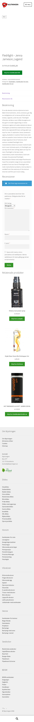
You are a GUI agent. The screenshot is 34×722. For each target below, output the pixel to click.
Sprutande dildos (7, 506)
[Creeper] (17, 709)
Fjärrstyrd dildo (7, 521)
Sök (17, 719)
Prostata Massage (8, 554)
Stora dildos (6, 494)
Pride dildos (6, 502)
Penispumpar (6, 549)
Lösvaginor (5, 540)
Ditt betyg (8, 203)
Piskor (4, 684)
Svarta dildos (6, 509)
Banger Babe (6, 656)
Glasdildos (5, 487)
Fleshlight (5, 559)
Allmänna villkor (7, 441)
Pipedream (5, 659)
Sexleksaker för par (8, 84)
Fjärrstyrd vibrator (8, 585)
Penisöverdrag (7, 557)
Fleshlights (12, 81)
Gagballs (5, 682)
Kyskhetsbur (6, 689)
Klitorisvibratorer (8, 575)
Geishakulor (6, 623)
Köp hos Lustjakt (17, 319)
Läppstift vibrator (8, 597)
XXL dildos (5, 514)
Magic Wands (6, 621)
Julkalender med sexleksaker (11, 602)
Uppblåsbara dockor (8, 651)
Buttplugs (5, 628)
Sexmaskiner (6, 694)
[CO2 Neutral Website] (17, 470)
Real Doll (5, 654)
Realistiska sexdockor (9, 649)
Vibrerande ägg (7, 580)
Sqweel (4, 583)
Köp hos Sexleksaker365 (12, 73)
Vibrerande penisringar (9, 547)
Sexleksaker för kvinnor (9, 618)
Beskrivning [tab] (6, 93)
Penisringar (6, 545)
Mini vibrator (6, 595)
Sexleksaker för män (22, 81)
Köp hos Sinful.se (17, 364)
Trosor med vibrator (8, 592)
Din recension (9, 208)
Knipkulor (5, 626)
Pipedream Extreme (8, 661)
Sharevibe (5, 588)
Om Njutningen (7, 439)
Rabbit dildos (6, 492)
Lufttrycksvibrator (8, 600)
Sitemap (5, 446)
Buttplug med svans (8, 630)
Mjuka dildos (6, 516)
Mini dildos (5, 499)
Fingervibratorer (7, 578)
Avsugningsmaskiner (9, 542)
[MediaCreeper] (17, 708)
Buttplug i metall (8, 633)
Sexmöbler (5, 697)
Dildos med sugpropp (9, 504)
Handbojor (5, 687)
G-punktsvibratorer (8, 590)
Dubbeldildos (6, 489)
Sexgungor (5, 680)
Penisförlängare (7, 552)
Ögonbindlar (6, 692)
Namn (7, 234)
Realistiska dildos (8, 497)
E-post (7, 243)
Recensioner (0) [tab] (7, 99)
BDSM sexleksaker (8, 677)
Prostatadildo (6, 519)
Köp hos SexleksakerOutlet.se (17, 414)
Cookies (4, 443)
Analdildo (5, 511)
